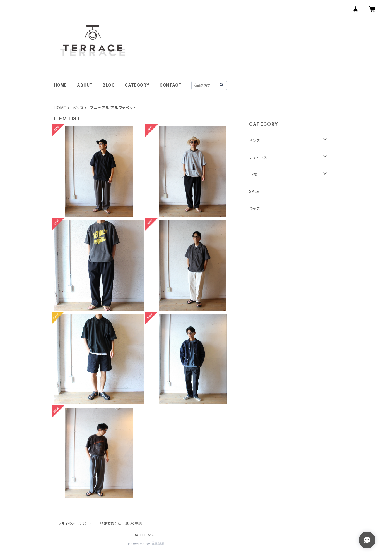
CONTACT (171, 85)
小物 (253, 174)
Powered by (139, 544)
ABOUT (85, 85)
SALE (254, 191)
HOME (60, 85)
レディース (258, 157)
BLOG (109, 85)
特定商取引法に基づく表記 (121, 524)
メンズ (78, 107)
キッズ (254, 208)
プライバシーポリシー (74, 524)
